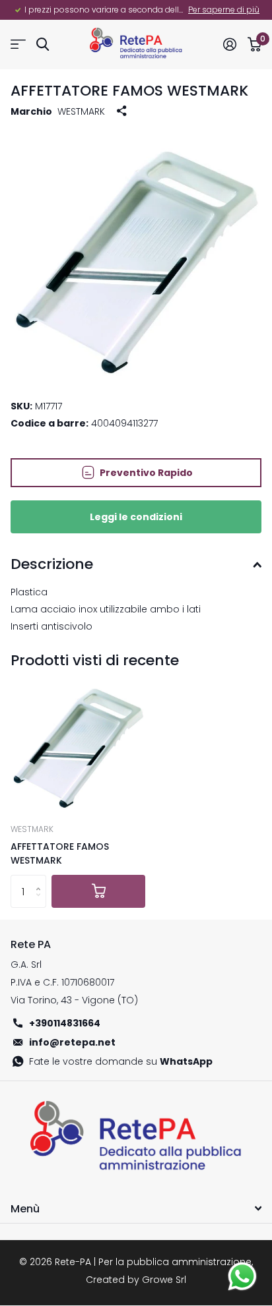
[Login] (229, 44)
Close (136, 1208)
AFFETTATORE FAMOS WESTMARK (60, 853)
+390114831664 (64, 1023)
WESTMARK (81, 111)
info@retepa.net (72, 1042)
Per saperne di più (223, 9)
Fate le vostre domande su (121, 1061)
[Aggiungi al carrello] (98, 891)
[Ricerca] (42, 44)
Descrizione (52, 564)
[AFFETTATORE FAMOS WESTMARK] (78, 744)
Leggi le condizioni (136, 516)
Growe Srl (164, 1279)
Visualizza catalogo (18, 44)
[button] (41, 879)
